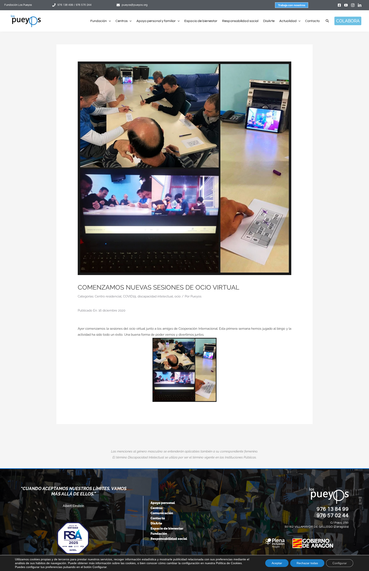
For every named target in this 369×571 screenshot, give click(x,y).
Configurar (339, 563)
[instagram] (352, 5)
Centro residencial (108, 296)
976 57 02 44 (333, 515)
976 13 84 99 (333, 509)
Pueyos (195, 296)
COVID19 (129, 296)
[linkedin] (359, 5)
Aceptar (277, 563)
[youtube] (346, 5)
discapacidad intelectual (155, 296)
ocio (177, 296)
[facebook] (339, 5)
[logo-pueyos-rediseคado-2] (26, 16)
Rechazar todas (307, 563)
